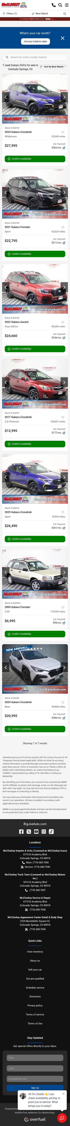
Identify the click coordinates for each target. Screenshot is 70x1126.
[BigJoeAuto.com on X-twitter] (27, 831)
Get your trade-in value (35, 41)
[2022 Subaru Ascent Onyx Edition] (35, 289)
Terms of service (35, 1014)
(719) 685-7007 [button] (38, 890)
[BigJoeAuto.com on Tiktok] (50, 831)
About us (35, 960)
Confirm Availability (21, 158)
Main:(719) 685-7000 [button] (37, 862)
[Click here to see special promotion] (35, 18)
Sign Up (35, 1088)
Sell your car (35, 969)
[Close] (62, 38)
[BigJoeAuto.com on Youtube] (35, 831)
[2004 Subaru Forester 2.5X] (35, 574)
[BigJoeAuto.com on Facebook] (20, 831)
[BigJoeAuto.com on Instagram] (42, 831)
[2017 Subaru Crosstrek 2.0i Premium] (35, 384)
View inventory (35, 951)
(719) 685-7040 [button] (38, 909)
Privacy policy (35, 1005)
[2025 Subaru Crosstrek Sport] (35, 479)
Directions (35, 996)
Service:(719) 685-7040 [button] (37, 866)
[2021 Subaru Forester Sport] (35, 194)
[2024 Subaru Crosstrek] (35, 669)
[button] (53, 5)
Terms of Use (35, 1023)
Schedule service (35, 987)
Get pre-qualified (35, 978)
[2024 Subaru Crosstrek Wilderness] (35, 99)
